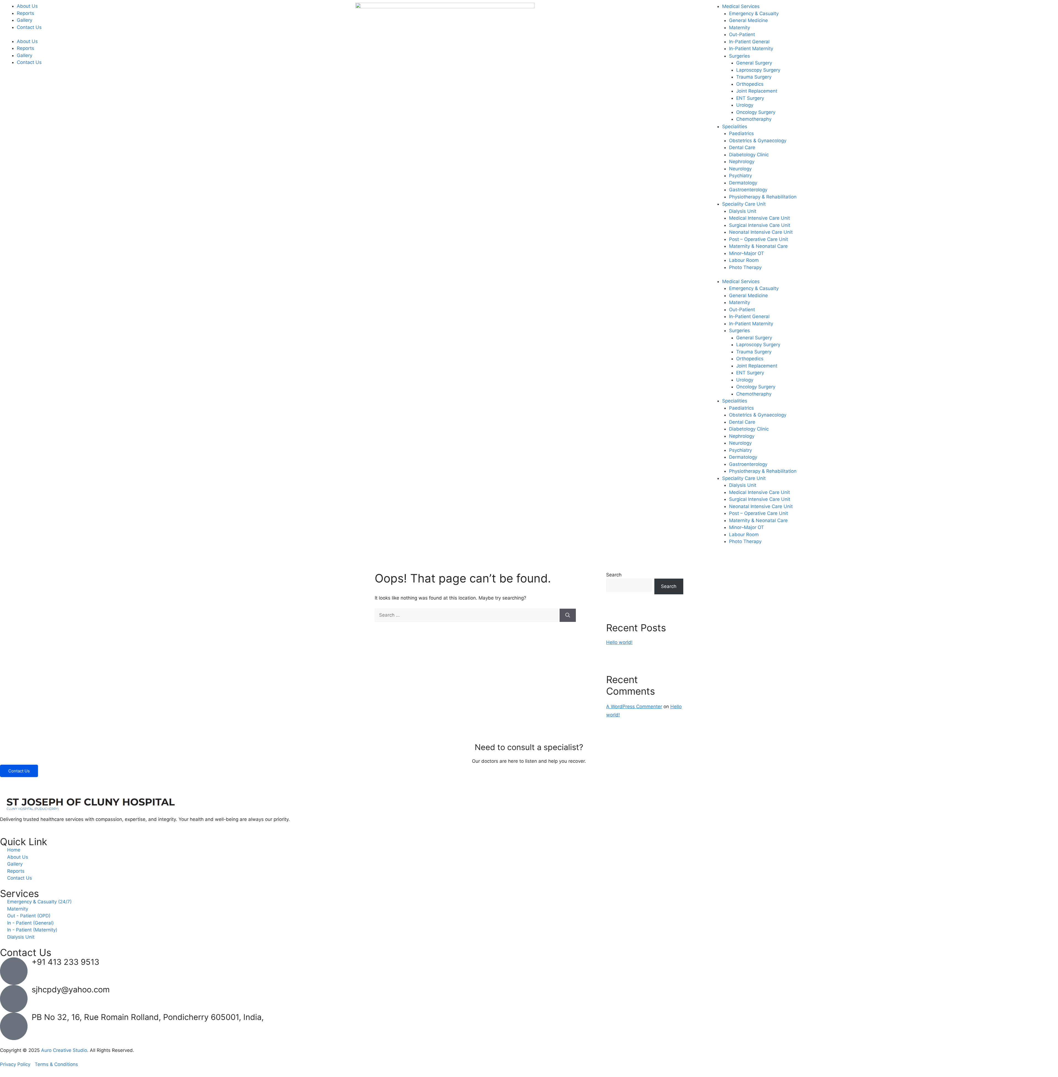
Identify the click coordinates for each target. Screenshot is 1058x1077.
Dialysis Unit (742, 211)
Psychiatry (740, 175)
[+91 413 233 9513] (14, 971)
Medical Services (741, 6)
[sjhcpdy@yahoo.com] (14, 998)
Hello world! (619, 642)
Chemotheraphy (753, 119)
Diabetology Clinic (749, 154)
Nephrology (741, 161)
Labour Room (744, 260)
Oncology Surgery (755, 112)
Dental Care (742, 147)
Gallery (24, 20)
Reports (25, 13)
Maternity (739, 27)
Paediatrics (741, 133)
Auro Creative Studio (64, 1050)
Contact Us (29, 27)
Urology (744, 105)
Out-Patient (742, 34)
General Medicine (748, 20)
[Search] (568, 615)
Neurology (740, 168)
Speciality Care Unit (744, 204)
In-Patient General (749, 41)
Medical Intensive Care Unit (759, 218)
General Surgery (754, 63)
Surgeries (739, 56)
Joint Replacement (756, 91)
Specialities (734, 126)
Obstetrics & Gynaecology (757, 140)
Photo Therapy (745, 267)
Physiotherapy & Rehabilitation (763, 197)
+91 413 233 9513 (65, 962)
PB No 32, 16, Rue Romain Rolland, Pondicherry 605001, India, (148, 1017)
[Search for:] (467, 615)
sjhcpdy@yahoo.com (71, 989)
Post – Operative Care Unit (758, 239)
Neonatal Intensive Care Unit (761, 232)
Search (614, 575)
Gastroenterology (748, 189)
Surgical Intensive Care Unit (759, 225)
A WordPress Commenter (634, 706)
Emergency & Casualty (754, 13)
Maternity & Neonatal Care (758, 246)
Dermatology (743, 183)
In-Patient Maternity (751, 48)
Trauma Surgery (753, 77)
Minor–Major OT (746, 253)
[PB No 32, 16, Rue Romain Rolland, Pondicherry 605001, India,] (14, 1026)
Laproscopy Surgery (758, 70)
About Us (27, 6)
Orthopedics (749, 84)
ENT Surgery (750, 98)
